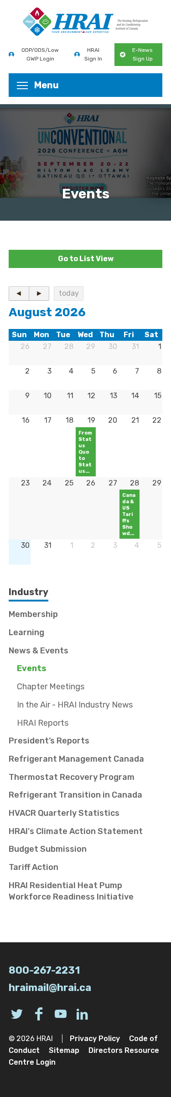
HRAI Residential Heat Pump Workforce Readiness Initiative (71, 891)
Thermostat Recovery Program (72, 777)
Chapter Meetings (50, 687)
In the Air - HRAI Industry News (75, 705)
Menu (46, 85)
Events (32, 668)
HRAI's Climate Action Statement (76, 831)
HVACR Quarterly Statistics (64, 813)
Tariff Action (33, 867)
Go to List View (86, 258)
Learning (26, 632)
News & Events (38, 651)
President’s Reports (49, 741)
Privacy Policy (95, 1038)
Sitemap (64, 1050)
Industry (28, 591)
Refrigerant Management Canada (76, 759)
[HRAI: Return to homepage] (85, 21)
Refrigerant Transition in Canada (75, 795)
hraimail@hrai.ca (50, 987)
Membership (33, 614)
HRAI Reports (42, 723)
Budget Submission (48, 849)
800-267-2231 (44, 970)
